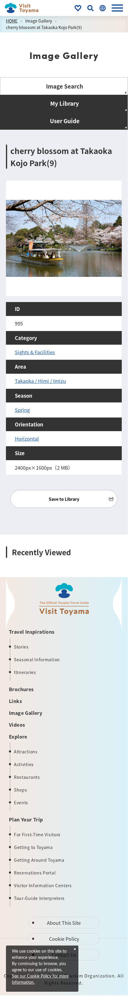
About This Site (64, 922)
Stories (21, 647)
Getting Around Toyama (39, 860)
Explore (18, 736)
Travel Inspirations (32, 631)
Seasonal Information (37, 659)
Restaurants (27, 777)
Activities (24, 764)
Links (15, 700)
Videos (17, 724)
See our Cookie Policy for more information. (40, 979)
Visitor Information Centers (43, 885)
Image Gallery (38, 21)
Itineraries (25, 672)
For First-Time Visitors (37, 834)
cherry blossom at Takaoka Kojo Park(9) (44, 27)
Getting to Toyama (33, 847)
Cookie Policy (64, 938)
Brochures (21, 689)
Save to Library (64, 499)
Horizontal (27, 438)
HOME (12, 21)
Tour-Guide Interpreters (39, 898)
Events (21, 802)
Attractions (26, 752)
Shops (20, 790)
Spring (22, 409)
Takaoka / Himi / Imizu (40, 380)
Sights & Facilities (35, 352)
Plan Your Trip (26, 819)
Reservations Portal (35, 873)
